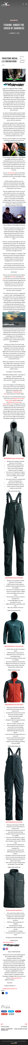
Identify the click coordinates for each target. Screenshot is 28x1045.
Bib (16, 400)
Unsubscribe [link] (11, 61)
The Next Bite (11, 173)
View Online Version (8, 942)
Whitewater (14, 20)
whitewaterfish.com (16, 978)
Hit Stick (13, 276)
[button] (3, 67)
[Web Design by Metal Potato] (14, 1043)
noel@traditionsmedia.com (10, 988)
